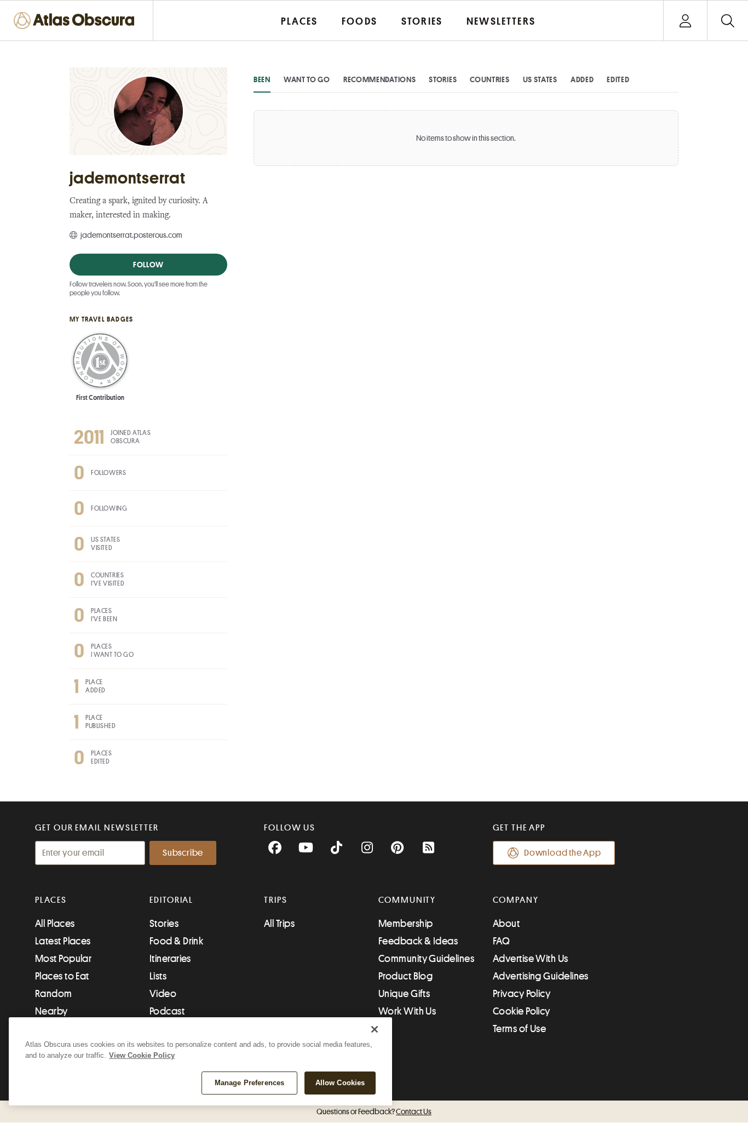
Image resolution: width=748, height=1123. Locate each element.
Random (53, 993)
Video (162, 993)
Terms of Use (519, 1028)
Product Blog (405, 976)
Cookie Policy (521, 1011)
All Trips (279, 923)
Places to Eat (62, 976)
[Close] (375, 1029)
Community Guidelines (426, 958)
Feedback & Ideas (418, 941)
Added (582, 79)
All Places (55, 923)
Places (51, 900)
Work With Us (407, 1011)
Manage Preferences (249, 1083)
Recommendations (379, 79)
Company (515, 900)
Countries (489, 79)
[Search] (727, 20)
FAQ (501, 941)
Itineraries (170, 958)
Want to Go (307, 79)
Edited (618, 79)
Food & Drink (176, 941)
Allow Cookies (340, 1083)
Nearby (51, 1011)
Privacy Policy (521, 993)
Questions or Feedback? (374, 1111)
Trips (275, 900)
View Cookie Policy (142, 1055)
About (506, 923)
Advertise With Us (530, 958)
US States (540, 79)
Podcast (167, 1011)
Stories (443, 79)
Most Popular (63, 958)
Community (407, 900)
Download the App (562, 853)
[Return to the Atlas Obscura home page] (76, 20)
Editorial (171, 900)
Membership (405, 923)
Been (262, 79)
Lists (157, 976)
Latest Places (63, 941)
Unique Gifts (404, 993)
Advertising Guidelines (541, 976)
